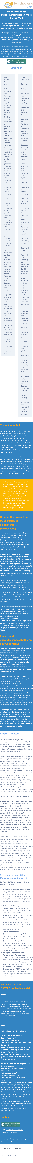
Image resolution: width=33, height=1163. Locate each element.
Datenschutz (7, 1148)
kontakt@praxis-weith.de (14, 1130)
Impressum (17, 1148)
